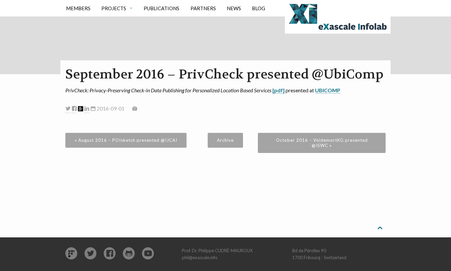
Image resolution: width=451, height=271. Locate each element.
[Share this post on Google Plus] (80, 108)
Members (78, 8)
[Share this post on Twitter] (68, 108)
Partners (203, 8)
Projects (113, 8)
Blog (258, 8)
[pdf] (278, 90)
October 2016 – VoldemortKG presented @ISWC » (322, 142)
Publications (161, 8)
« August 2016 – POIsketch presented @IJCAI (126, 140)
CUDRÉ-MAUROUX (234, 250)
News (234, 8)
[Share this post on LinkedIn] (86, 108)
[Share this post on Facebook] (74, 108)
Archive (225, 140)
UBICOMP (327, 90)
